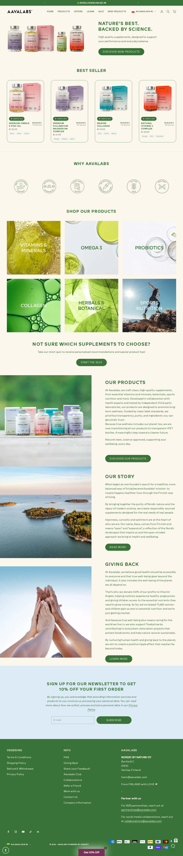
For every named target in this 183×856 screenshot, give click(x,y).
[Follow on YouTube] (23, 831)
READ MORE (118, 547)
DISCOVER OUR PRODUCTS (128, 458)
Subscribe (114, 720)
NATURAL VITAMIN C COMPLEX (147, 126)
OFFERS (78, 11)
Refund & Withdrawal (20, 768)
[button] (91, 852)
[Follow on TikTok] (30, 831)
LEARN (90, 11)
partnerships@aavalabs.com (139, 809)
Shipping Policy (16, 763)
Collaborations (73, 780)
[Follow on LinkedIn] (38, 831)
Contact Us (71, 797)
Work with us (72, 791)
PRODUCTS (64, 11)
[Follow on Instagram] (15, 831)
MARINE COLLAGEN (103, 124)
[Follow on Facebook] (8, 831)
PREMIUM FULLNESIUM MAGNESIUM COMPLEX (60, 127)
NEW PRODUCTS (117, 11)
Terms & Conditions (19, 757)
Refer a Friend (72, 785)
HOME (50, 11)
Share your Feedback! (77, 768)
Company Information (77, 802)
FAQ (66, 757)
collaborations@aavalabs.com (143, 821)
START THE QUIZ (91, 362)
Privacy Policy (15, 774)
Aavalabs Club (72, 774)
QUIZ (101, 11)
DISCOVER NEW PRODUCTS (121, 51)
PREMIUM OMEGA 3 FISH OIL (19, 124)
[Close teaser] (105, 848)
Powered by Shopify (78, 844)
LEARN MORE (119, 658)
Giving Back (71, 763)
